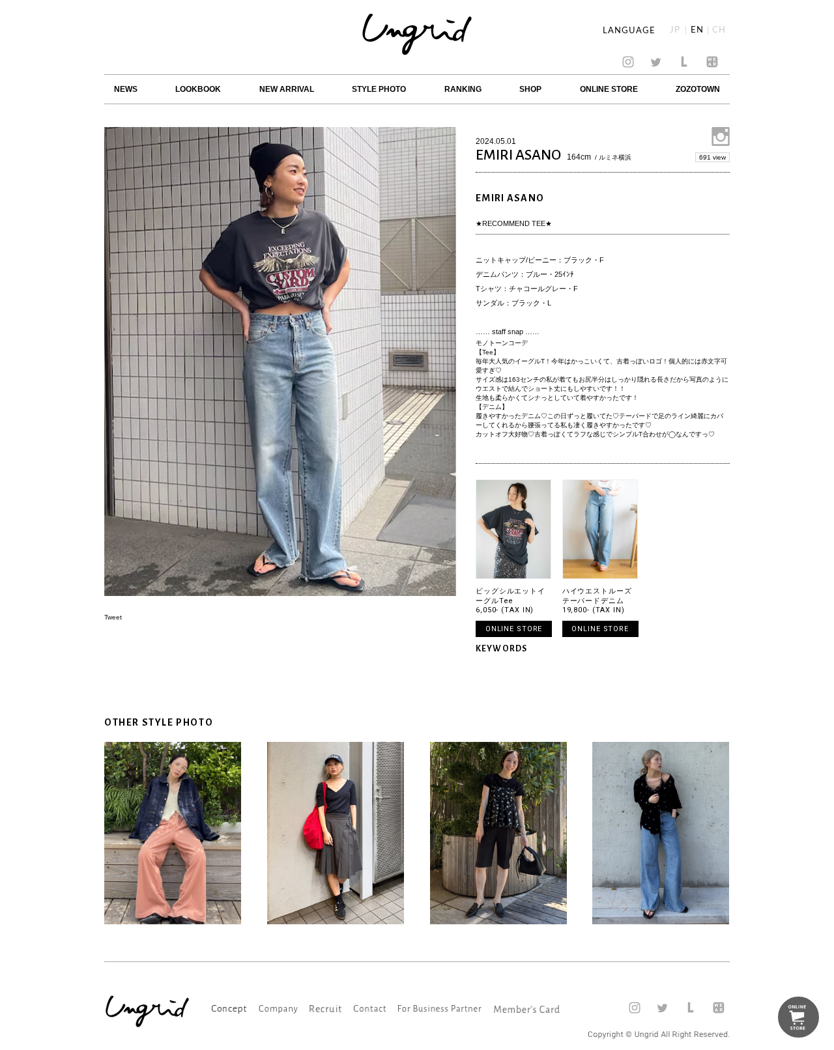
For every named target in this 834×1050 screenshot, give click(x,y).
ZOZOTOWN (698, 89)
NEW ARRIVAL (286, 89)
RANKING (463, 89)
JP (675, 30)
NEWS (125, 89)
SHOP (530, 89)
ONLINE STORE (609, 89)
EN (697, 30)
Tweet (113, 617)
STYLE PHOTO (379, 89)
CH (719, 30)
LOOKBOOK (198, 89)
